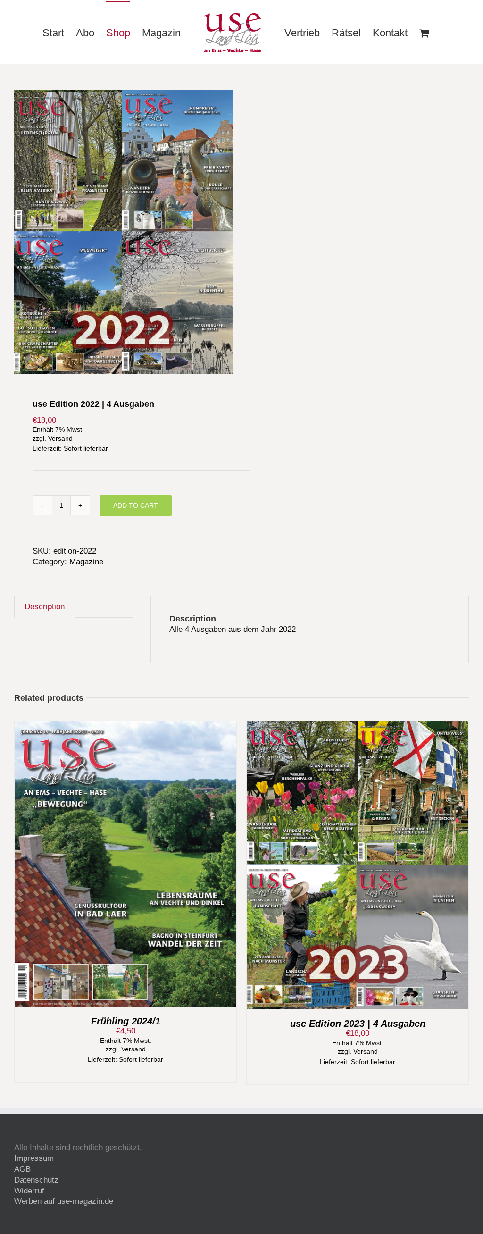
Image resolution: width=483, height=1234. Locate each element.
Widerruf (29, 1190)
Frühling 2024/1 (125, 1021)
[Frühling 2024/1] (125, 726)
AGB (22, 1169)
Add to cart (135, 505)
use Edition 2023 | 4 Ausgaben (357, 1023)
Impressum (34, 1158)
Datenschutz (36, 1179)
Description (45, 606)
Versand (60, 438)
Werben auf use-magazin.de (63, 1201)
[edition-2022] (123, 232)
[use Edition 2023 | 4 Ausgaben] (357, 726)
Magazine (86, 561)
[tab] (44, 607)
